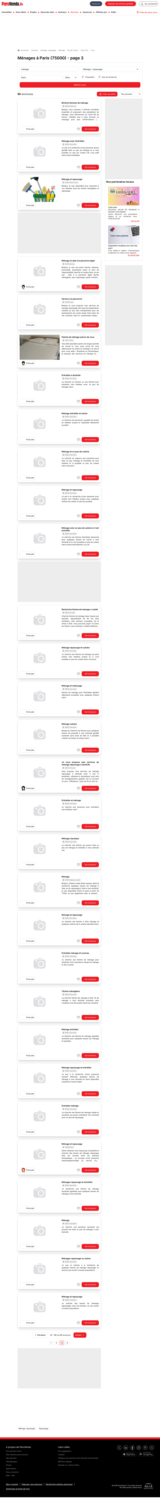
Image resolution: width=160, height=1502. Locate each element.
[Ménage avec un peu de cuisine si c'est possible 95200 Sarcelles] (40, 538)
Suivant (78, 1335)
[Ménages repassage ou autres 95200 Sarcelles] (40, 1268)
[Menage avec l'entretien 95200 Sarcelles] (40, 151)
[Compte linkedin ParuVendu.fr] (126, 1447)
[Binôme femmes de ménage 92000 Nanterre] (40, 113)
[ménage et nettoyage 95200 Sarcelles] (40, 695)
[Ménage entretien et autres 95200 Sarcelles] (40, 423)
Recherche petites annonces (59, 1484)
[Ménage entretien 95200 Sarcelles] (40, 1039)
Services (74, 12)
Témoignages (11, 1461)
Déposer (120, 4)
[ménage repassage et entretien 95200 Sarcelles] (40, 1077)
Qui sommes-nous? (14, 1451)
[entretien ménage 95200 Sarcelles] (40, 1115)
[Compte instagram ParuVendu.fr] (138, 1447)
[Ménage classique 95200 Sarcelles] (40, 848)
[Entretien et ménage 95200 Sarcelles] (40, 810)
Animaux (62, 12)
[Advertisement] (36, 1404)
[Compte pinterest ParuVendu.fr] (145, 1447)
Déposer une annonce (32, 1484)
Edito (113, 12)
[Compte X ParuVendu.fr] (119, 1447)
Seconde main (47, 12)
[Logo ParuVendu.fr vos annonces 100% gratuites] (12, 6)
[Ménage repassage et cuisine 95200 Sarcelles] (40, 657)
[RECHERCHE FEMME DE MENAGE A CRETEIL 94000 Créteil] (40, 619)
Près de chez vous (148, 12)
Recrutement (11, 1458)
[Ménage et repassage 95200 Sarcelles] (40, 499)
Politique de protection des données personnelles (78, 1458)
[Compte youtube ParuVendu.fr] (152, 1447)
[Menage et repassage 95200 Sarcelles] (40, 925)
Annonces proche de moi (18, 1489)
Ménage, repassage (27, 1428)
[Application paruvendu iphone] (129, 1454)
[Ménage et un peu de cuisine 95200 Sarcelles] (40, 461)
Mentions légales (65, 1461)
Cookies (61, 1454)
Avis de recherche (109, 77)
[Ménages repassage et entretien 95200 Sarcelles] (40, 1192)
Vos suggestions (64, 1451)
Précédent (41, 1335)
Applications (11, 1468)
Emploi (33, 12)
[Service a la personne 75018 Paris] (40, 309)
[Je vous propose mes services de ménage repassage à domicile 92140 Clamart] (40, 772)
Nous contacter (12, 1472)
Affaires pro (101, 12)
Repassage (43, 1428)
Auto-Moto (21, 12)
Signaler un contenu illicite (68, 1465)
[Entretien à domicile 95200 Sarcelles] (40, 385)
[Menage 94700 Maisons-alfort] (40, 886)
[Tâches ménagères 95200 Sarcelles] (40, 1001)
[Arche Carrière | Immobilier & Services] (148, 1487)
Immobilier (7, 12)
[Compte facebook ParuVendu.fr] (132, 1447)
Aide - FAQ (10, 1475)
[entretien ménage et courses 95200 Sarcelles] (40, 963)
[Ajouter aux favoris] (78, 129)
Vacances (87, 12)
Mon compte (12, 1484)
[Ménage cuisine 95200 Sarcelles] (40, 734)
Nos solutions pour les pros (17, 1454)
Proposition (89, 77)
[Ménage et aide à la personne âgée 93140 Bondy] (40, 270)
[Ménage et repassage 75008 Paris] (40, 1154)
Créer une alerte (109, 94)
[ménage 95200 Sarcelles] (40, 1230)
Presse (9, 1465)
